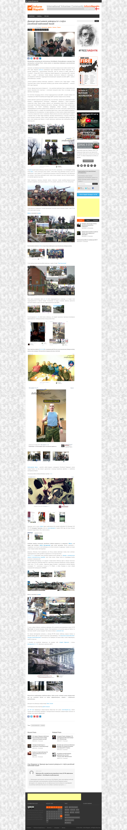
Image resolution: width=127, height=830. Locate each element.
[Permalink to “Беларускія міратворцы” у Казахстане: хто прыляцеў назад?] (29, 745)
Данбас (50, 27)
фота (30, 169)
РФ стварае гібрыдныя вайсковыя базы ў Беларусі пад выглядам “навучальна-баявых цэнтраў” (40, 738)
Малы (70, 543)
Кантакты (49, 827)
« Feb (47, 822)
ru (28, 30)
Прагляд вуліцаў (62, 263)
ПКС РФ (73, 809)
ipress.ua (41, 69)
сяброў (41, 526)
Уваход (63, 827)
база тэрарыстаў (35, 725)
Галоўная (31, 16)
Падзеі (59, 27)
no (47, 30)
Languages (56, 827)
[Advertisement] (88, 207)
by (33, 30)
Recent (88, 220)
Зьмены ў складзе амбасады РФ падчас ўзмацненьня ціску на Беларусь (40, 754)
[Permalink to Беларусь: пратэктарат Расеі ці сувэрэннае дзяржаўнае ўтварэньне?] (79, 225)
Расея (67, 812)
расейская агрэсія (69, 820)
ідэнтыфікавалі (51, 528)
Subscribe (82, 188)
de (30, 30)
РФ (78, 809)
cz (35, 30)
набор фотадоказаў (45, 545)
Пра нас (46, 16)
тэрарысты (68, 822)
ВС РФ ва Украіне (73, 807)
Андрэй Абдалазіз (64, 642)
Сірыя (78, 812)
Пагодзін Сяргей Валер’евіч (34, 637)
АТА (67, 807)
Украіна (67, 814)
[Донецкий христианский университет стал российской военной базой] (37, 129)
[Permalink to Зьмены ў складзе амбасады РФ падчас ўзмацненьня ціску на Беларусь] (29, 753)
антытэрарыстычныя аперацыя (72, 817)
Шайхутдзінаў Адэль (33, 467)
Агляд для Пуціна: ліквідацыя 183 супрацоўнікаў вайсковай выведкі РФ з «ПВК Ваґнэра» (65, 738)
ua (38, 30)
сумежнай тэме (60, 630)
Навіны (39, 16)
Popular (80, 220)
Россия (72, 812)
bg (42, 30)
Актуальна (44, 27)
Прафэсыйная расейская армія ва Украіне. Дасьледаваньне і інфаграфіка (90, 233)
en (40, 30)
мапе (39, 213)
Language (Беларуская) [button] (32, 1)
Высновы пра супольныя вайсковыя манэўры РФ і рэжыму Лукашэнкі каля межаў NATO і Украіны (66, 746)
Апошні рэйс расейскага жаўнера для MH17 (87, 239)
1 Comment (38, 27)
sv (44, 30)
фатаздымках (31, 644)
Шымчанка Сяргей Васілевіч (67, 635)
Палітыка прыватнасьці (39, 827)
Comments (95, 220)
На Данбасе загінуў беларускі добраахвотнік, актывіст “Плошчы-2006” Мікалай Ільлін (64, 755)
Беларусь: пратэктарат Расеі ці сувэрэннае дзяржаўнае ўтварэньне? (89, 225)
